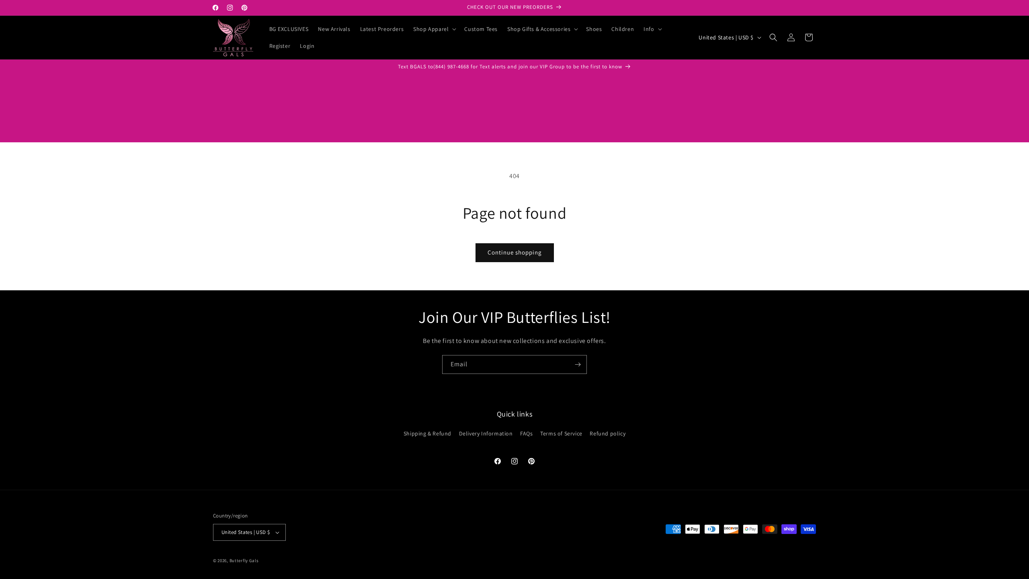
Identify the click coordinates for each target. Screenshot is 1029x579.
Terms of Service (561, 433)
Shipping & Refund (427, 433)
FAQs (526, 433)
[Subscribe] (577, 364)
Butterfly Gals (244, 560)
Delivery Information (486, 433)
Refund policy (607, 433)
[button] (433, 29)
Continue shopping (515, 252)
